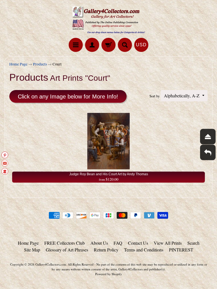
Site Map (32, 250)
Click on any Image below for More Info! (68, 96)
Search (193, 243)
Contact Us (138, 243)
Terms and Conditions (143, 250)
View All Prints (168, 243)
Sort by (154, 95)
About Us (99, 243)
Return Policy (106, 250)
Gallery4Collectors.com (50, 264)
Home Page (18, 64)
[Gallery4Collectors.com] (108, 20)
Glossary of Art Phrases (67, 250)
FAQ (118, 243)
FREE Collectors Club (64, 243)
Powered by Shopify (108, 274)
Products (40, 64)
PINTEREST (181, 250)
